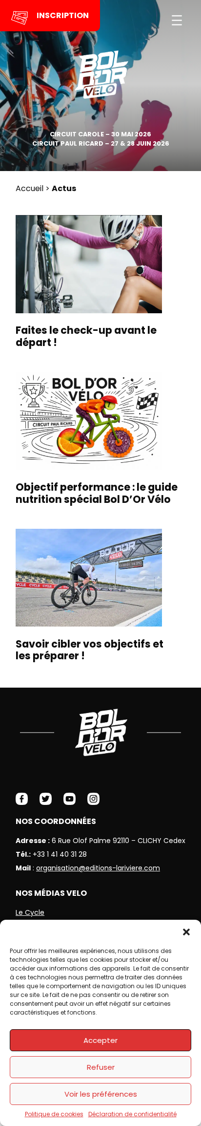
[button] (186, 932)
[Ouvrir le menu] (176, 20)
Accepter (100, 1040)
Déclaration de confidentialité (132, 1114)
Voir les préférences (100, 1094)
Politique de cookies (54, 1114)
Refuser (101, 1067)
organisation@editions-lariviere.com (98, 868)
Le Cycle (30, 912)
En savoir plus (97, 284)
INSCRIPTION (63, 15)
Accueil (29, 188)
